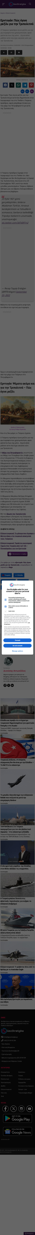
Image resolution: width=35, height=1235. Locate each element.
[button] (17, 611)
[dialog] (17, 617)
